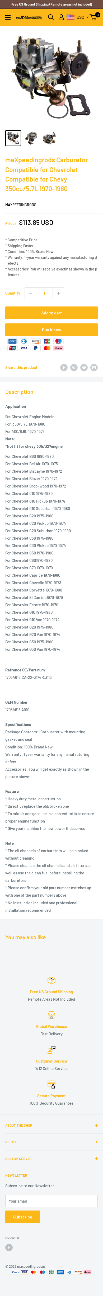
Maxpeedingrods (20, 204)
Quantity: (13, 293)
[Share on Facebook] (64, 367)
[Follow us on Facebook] (9, 1247)
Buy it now (51, 329)
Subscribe (22, 1216)
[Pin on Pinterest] (74, 367)
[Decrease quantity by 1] (30, 293)
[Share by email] (94, 367)
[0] (93, 17)
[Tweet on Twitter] (84, 367)
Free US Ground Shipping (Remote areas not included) (51, 4)
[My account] (61, 17)
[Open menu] (8, 17)
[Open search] (51, 17)
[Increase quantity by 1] (58, 293)
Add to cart (51, 312)
